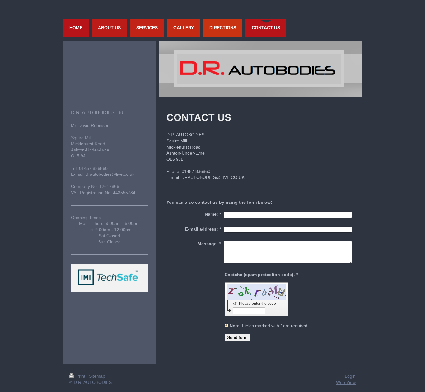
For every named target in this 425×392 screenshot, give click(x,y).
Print (80, 376)
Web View (346, 382)
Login (350, 376)
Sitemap (97, 376)
